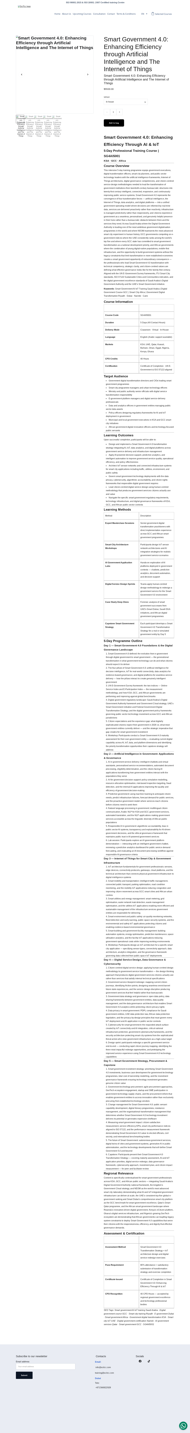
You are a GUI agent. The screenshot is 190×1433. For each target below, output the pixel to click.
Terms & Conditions (126, 13)
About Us (66, 13)
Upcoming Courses (82, 13)
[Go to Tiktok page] (149, 1361)
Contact (111, 13)
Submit (24, 1375)
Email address (22, 1362)
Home (57, 13)
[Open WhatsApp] (183, 1426)
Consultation (99, 13)
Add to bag (114, 123)
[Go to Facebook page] (140, 1361)
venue (107, 97)
